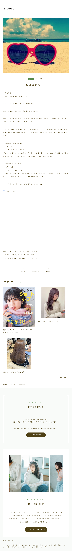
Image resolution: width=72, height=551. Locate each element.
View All (62, 377)
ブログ (13, 384)
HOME (5, 384)
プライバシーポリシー (10, 540)
